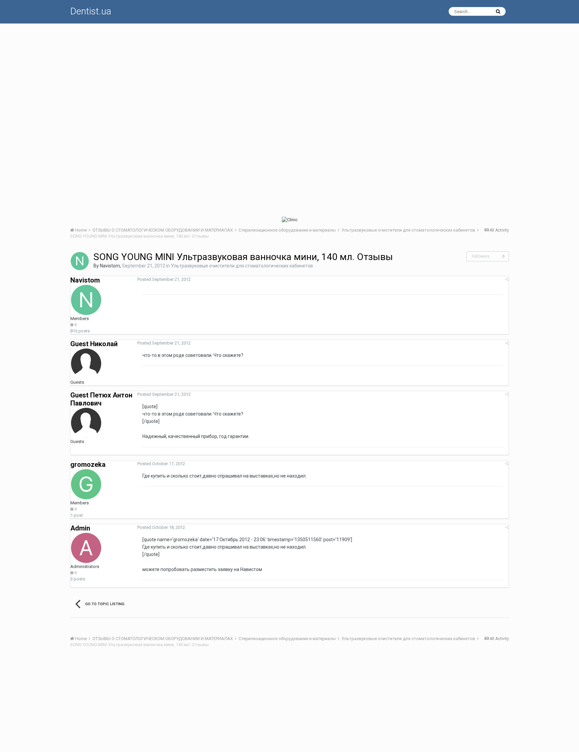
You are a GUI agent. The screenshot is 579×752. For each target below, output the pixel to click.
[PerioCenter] (180, 219)
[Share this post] (507, 279)
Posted (164, 279)
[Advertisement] (271, 71)
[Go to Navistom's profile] (80, 261)
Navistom (110, 265)
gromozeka (88, 464)
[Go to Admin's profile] (86, 548)
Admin (80, 528)
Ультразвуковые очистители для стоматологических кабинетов (242, 265)
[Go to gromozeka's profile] (86, 484)
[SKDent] (399, 219)
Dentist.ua (90, 11)
